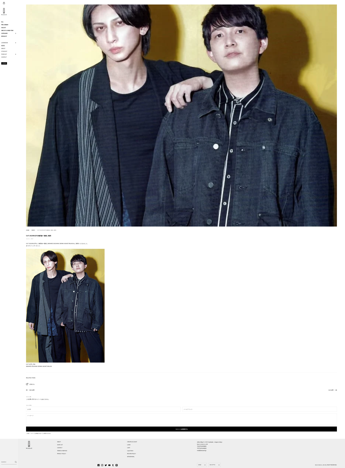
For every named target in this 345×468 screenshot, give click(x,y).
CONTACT (59, 447)
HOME (27, 230)
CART (128, 447)
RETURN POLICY (131, 453)
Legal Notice (130, 450)
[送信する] (16, 462)
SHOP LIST (60, 444)
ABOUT (59, 441)
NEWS (33, 230)
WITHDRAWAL (130, 456)
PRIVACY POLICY (61, 453)
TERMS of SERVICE (62, 450)
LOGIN (128, 444)
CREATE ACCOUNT (132, 441)
